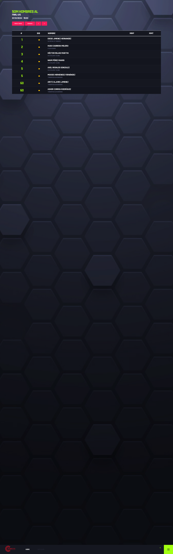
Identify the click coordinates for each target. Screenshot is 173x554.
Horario (29, 23)
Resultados (18, 23)
